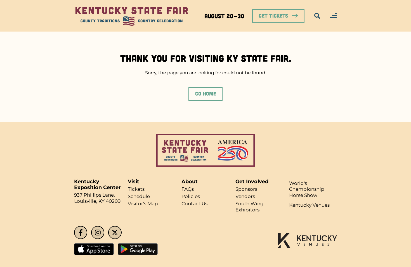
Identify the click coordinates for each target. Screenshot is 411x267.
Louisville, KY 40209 (99, 201)
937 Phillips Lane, (96, 195)
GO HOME (205, 93)
